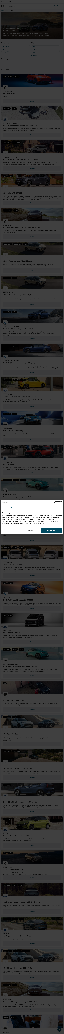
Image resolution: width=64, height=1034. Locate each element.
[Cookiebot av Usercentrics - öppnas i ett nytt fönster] (55, 502)
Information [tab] (32, 507)
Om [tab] (53, 507)
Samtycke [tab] (11, 507)
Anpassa (30, 530)
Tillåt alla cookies (52, 530)
